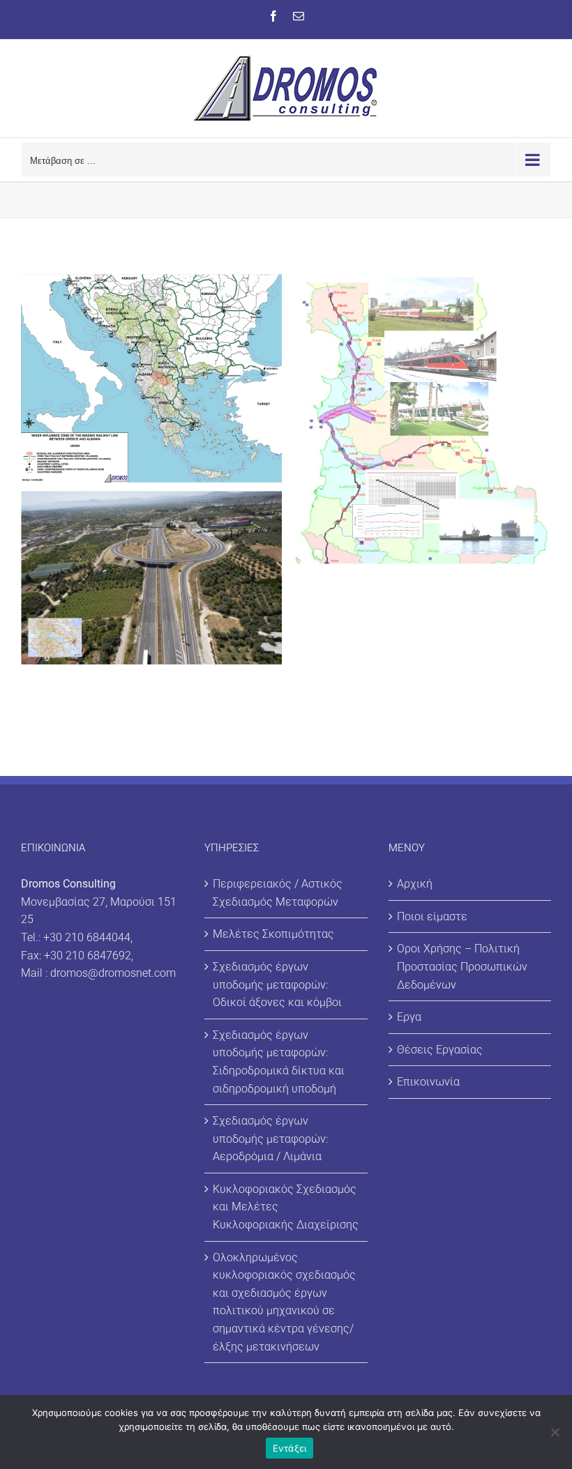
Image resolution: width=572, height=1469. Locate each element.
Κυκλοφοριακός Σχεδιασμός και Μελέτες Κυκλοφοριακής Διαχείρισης (286, 1206)
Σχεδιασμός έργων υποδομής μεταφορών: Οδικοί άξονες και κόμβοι (277, 984)
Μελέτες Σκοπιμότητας (273, 934)
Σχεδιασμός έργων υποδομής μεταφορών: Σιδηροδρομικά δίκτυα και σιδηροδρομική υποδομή (279, 1061)
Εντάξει (290, 1448)
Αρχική (414, 883)
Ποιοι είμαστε (432, 916)
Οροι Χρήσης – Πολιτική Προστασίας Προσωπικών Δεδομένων (462, 966)
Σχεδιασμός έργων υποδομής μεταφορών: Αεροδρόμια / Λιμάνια (270, 1138)
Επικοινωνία (428, 1081)
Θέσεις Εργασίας (440, 1049)
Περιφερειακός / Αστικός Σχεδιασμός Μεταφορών (278, 892)
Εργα (409, 1016)
